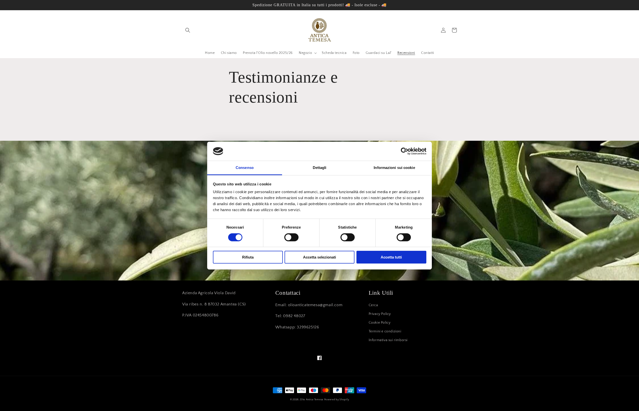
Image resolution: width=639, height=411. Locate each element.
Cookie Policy (380, 323)
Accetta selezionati (319, 257)
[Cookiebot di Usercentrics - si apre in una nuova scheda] (404, 151)
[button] (187, 30)
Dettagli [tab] (319, 167)
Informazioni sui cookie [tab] (394, 167)
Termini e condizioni (385, 331)
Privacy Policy (380, 314)
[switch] (291, 237)
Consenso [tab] (245, 167)
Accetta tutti (391, 257)
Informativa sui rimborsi (388, 340)
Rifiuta (248, 257)
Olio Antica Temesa (311, 399)
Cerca (373, 305)
